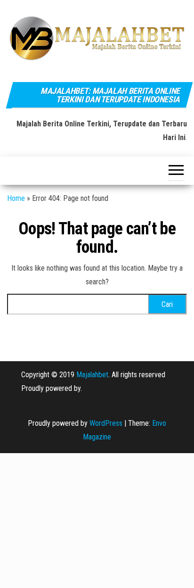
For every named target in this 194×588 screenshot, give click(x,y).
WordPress (105, 423)
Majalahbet (92, 374)
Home (16, 198)
